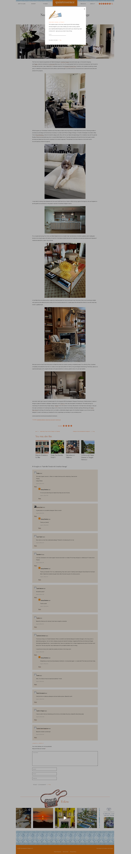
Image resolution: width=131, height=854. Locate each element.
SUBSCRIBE (53, 40)
